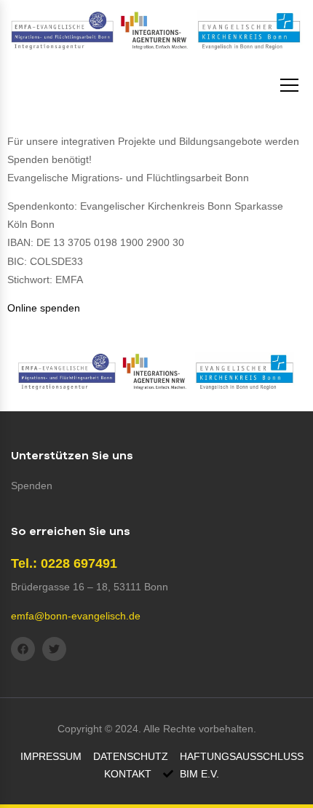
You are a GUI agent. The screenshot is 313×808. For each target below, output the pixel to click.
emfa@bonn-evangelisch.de (75, 616)
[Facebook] (23, 649)
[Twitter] (54, 649)
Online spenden (43, 308)
